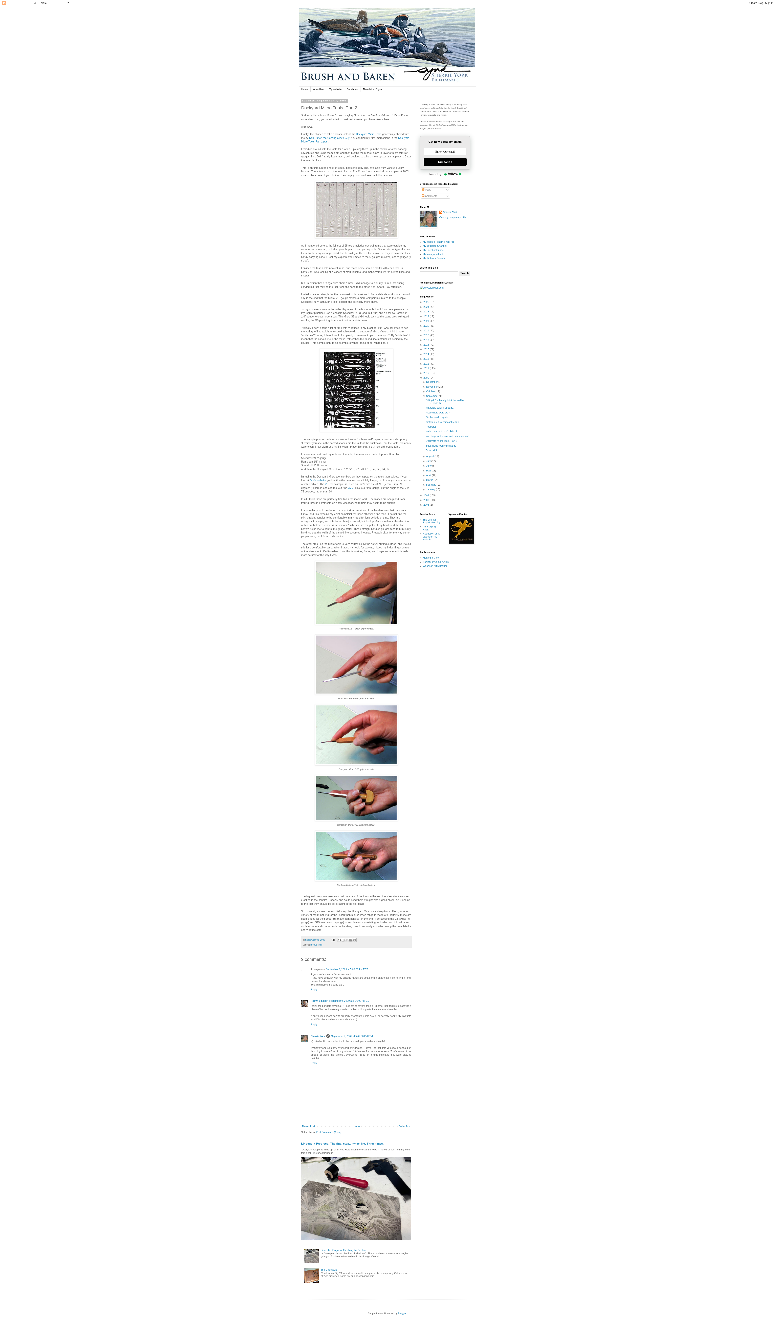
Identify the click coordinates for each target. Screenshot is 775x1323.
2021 (426, 321)
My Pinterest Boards (434, 258)
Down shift (431, 450)
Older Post (404, 1126)
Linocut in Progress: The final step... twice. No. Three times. (342, 1143)
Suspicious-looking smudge (441, 445)
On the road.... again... (438, 417)
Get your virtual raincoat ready (442, 422)
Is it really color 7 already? (440, 407)
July (428, 461)
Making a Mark (431, 557)
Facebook (352, 89)
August (430, 456)
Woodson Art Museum (435, 566)
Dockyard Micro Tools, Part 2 (441, 441)
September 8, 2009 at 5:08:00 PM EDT (347, 969)
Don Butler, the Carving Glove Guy (329, 137)
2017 (426, 340)
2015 (426, 349)
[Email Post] (332, 940)
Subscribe (445, 161)
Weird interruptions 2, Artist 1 (441, 431)
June (429, 465)
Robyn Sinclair (319, 1000)
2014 (426, 354)
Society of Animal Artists (436, 562)
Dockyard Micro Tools (368, 134)
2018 (426, 335)
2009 (426, 377)
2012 (426, 363)
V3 (326, 484)
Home (304, 89)
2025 (426, 302)
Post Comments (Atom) (328, 1132)
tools (320, 944)
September (432, 396)
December (432, 382)
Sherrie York (318, 1036)
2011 (426, 368)
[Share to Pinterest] (355, 940)
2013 (426, 358)
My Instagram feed (433, 254)
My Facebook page (433, 250)
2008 (426, 495)
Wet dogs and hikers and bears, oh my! (447, 436)
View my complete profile (452, 217)
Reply (314, 989)
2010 (426, 373)
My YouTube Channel (435, 246)
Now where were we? (438, 412)
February (431, 484)
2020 (426, 325)
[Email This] (339, 940)
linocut (313, 944)
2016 (426, 344)
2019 (426, 330)
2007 (426, 500)
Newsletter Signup (373, 89)
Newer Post (308, 1126)
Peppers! (431, 426)
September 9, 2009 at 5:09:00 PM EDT (352, 1036)
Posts (427, 189)
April (429, 475)
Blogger (402, 1313)
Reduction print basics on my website (431, 536)
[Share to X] (347, 940)
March (430, 480)
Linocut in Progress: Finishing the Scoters (343, 1250)
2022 (426, 316)
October (431, 391)
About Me (318, 89)
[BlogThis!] (343, 940)
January (431, 489)
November (432, 386)
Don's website (318, 480)
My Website (335, 89)
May (428, 470)
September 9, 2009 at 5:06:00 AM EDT (350, 1000)
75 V (350, 487)
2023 (426, 311)
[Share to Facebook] (351, 940)
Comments (430, 196)
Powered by (435, 174)
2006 (426, 504)
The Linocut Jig (329, 1269)
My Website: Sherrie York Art (438, 241)
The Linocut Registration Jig (431, 521)
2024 (426, 307)
